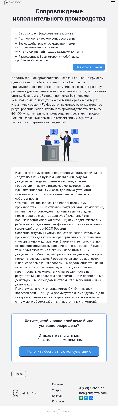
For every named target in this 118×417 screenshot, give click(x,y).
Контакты (58, 401)
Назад (19, 374)
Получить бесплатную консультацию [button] (59, 351)
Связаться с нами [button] (89, 67)
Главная (57, 384)
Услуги (56, 390)
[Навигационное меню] (113, 2)
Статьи (57, 395)
